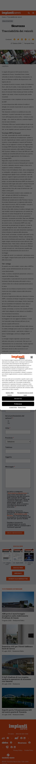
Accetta (18, 399)
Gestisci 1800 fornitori (9, 394)
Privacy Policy (22, 407)
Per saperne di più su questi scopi (25, 394)
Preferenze (18, 404)
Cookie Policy (13, 407)
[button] (32, 357)
